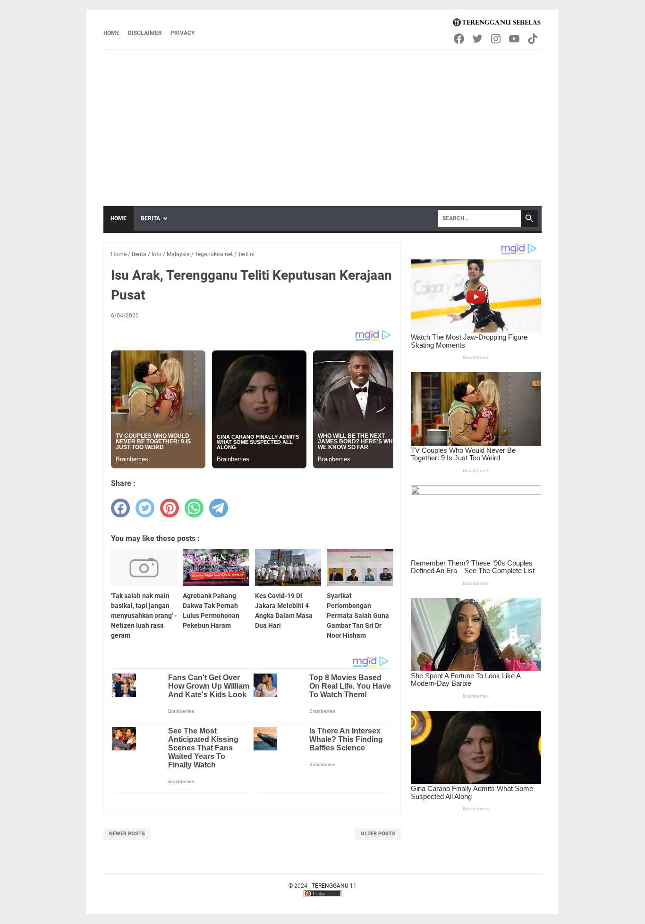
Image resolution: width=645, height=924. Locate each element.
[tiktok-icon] (533, 38)
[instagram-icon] (496, 38)
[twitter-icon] (478, 38)
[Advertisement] (322, 121)
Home (111, 33)
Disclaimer (145, 33)
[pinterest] (169, 508)
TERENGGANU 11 (334, 885)
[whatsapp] (194, 508)
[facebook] (120, 508)
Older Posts (378, 834)
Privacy (182, 33)
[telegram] (218, 508)
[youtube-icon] (515, 38)
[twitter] (145, 508)
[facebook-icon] (459, 38)
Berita (150, 218)
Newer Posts (127, 834)
